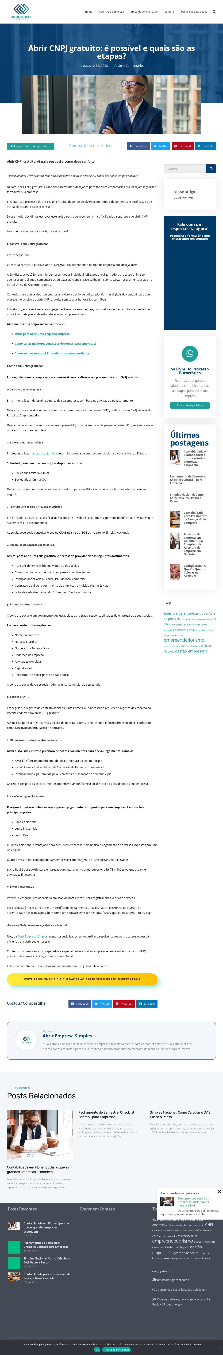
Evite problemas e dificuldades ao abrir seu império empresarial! (82, 979)
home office (204, 1253)
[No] (218, 1347)
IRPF (187, 1258)
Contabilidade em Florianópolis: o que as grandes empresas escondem (196, 458)
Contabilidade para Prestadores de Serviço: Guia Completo (195, 518)
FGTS (183, 646)
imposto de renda (162, 1258)
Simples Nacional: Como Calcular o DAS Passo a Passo (187, 498)
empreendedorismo (184, 640)
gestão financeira (185, 1253)
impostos (178, 1259)
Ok (97, 1349)
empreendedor (205, 630)
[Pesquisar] (214, 11)
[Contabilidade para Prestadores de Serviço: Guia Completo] (14, 1276)
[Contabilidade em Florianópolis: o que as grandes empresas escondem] (14, 1226)
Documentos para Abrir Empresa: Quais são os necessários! (194, 1202)
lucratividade (196, 1259)
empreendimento (172, 646)
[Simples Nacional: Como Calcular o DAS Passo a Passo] (14, 1263)
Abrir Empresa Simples (188, 619)
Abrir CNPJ (203, 614)
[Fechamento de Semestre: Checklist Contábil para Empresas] (14, 1247)
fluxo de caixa (192, 646)
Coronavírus (180, 630)
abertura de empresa (181, 613)
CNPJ (167, 624)
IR (184, 1258)
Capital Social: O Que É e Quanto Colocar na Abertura (195, 571)
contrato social (193, 625)
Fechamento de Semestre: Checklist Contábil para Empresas (188, 480)
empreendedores (173, 635)
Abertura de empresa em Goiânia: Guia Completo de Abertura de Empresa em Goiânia (193, 544)
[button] (138, 146)
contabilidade (179, 625)
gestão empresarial (191, 651)
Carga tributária (205, 619)
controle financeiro (189, 1230)
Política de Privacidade (116, 1349)
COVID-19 (193, 630)
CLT (214, 619)
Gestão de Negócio (177, 1247)
